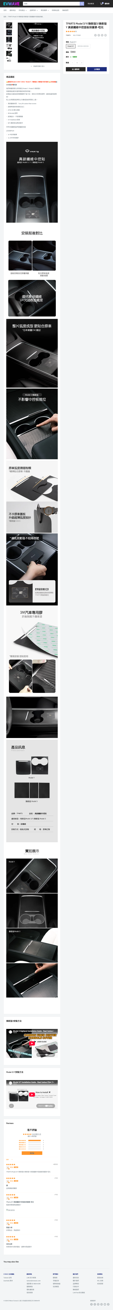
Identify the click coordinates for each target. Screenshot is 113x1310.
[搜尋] (82, 4)
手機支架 (56, 1280)
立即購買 (97, 69)
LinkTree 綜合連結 (79, 1292)
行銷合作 (76, 1286)
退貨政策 (30, 1292)
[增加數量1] (82, 63)
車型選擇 (44, 10)
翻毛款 (15, 84)
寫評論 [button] (32, 1153)
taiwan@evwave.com (34, 1280)
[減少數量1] (72, 63)
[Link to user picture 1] (10, 1211)
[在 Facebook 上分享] (95, 35)
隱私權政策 (30, 1289)
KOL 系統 (100, 1280)
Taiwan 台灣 (8, 1277)
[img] (10, 1164)
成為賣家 (100, 1283)
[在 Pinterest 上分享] (99, 35)
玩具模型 (56, 1286)
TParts (68, 35)
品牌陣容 (76, 1283)
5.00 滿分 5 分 (36, 1134)
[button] (70, 31)
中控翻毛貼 (13, 127)
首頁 (5, 10)
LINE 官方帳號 (31, 1277)
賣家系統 (100, 1277)
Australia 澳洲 (8, 1280)
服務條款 (30, 1286)
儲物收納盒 (56, 1283)
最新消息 (76, 1277)
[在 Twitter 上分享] (102, 35)
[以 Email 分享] (105, 35)
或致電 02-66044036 (33, 1283)
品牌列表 (33, 10)
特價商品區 (55, 10)
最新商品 (13, 10)
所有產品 (22, 10)
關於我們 (76, 1280)
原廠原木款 (22, 127)
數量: (67, 63)
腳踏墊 (55, 1277)
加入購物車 (75, 69)
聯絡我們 (65, 10)
